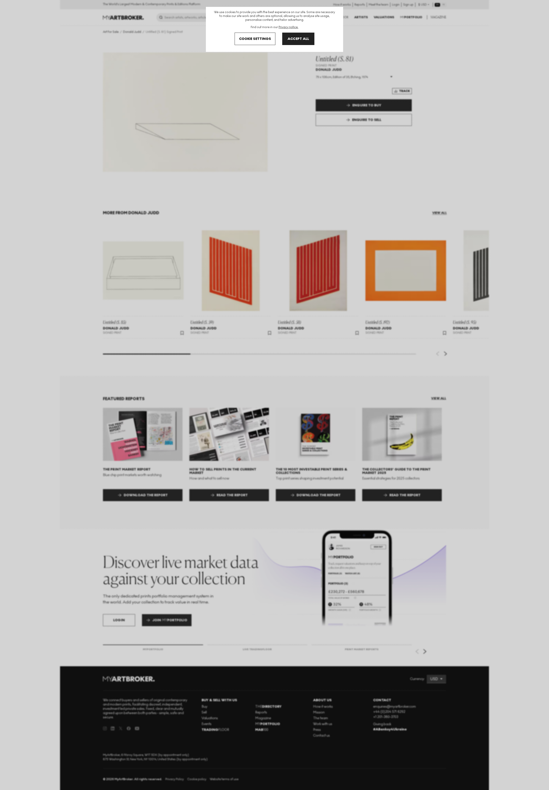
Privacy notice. (288, 27)
